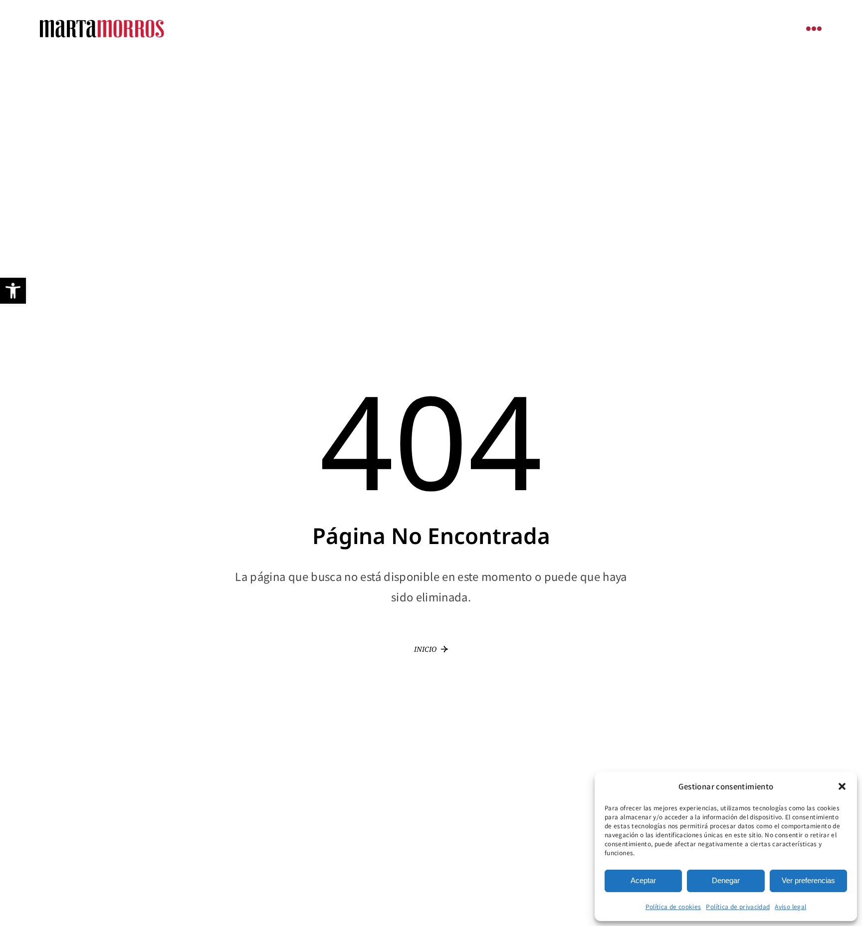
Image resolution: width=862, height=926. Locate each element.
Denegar (726, 880)
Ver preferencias (808, 880)
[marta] (102, 24)
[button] (13, 291)
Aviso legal (790, 906)
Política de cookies (673, 906)
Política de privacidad (738, 906)
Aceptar (643, 880)
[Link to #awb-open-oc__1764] (814, 28)
